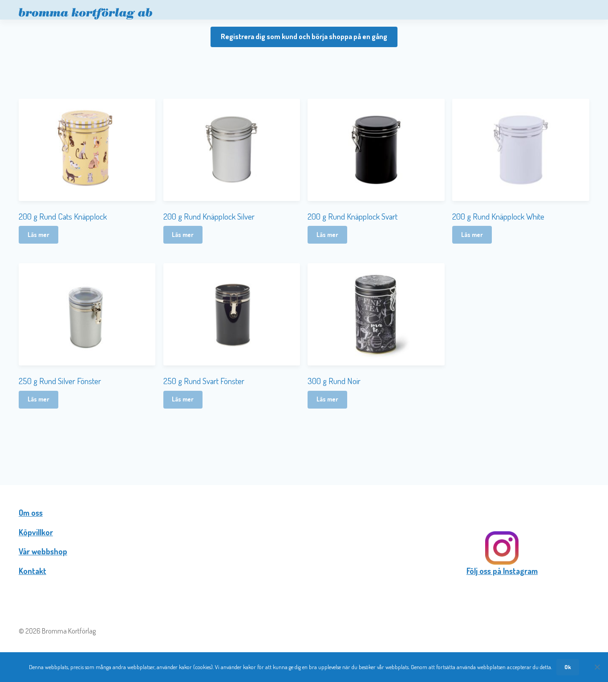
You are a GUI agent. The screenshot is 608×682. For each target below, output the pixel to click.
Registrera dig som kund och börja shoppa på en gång (304, 36)
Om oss (31, 513)
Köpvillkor (36, 532)
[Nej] (596, 666)
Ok (567, 666)
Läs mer (38, 234)
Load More (304, 438)
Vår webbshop (43, 551)
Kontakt (32, 571)
